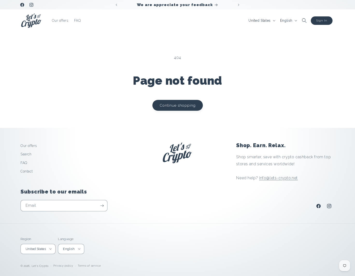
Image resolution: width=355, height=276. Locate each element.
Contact (27, 171)
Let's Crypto (40, 265)
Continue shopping (178, 105)
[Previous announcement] (116, 4)
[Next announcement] (238, 4)
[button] (304, 20)
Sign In (321, 20)
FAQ (24, 163)
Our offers (29, 146)
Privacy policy (63, 265)
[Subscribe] (102, 205)
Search (26, 154)
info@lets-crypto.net (278, 177)
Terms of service (89, 265)
